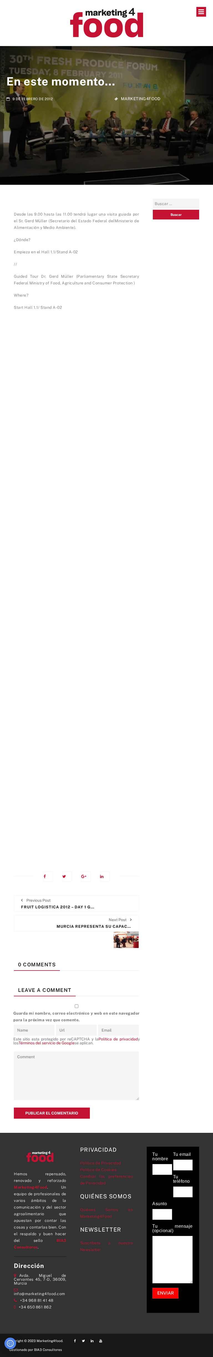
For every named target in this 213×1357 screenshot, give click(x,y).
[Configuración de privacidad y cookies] (10, 1343)
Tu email (182, 1154)
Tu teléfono (181, 1179)
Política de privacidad (118, 1039)
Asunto (159, 1204)
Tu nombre (160, 1156)
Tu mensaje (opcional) (172, 1228)
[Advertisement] (76, 587)
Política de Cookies (98, 1170)
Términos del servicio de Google (47, 1043)
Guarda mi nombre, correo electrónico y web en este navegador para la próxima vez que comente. (76, 1016)
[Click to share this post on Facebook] (48, 876)
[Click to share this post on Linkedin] (105, 876)
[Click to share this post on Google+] (86, 876)
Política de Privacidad (100, 1163)
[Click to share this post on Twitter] (67, 876)
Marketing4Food (141, 98)
